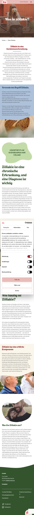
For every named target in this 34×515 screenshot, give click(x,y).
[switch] (29, 261)
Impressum (5, 498)
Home (3, 40)
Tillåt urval (17, 285)
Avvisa (17, 290)
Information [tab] (17, 227)
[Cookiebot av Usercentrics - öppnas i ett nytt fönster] (25, 223)
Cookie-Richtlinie (7, 492)
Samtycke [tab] (6, 227)
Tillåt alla (17, 279)
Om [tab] (28, 227)
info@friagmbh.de (10, 480)
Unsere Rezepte (24, 2)
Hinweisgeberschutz (8, 495)
